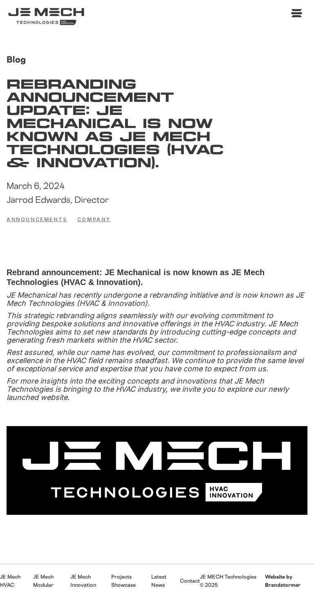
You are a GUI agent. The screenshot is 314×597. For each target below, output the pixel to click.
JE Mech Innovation (83, 580)
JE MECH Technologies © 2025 (228, 580)
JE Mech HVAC (10, 580)
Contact (190, 580)
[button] (295, 15)
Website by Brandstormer (283, 580)
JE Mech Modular (43, 580)
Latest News (158, 580)
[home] (47, 16)
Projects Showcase (123, 580)
